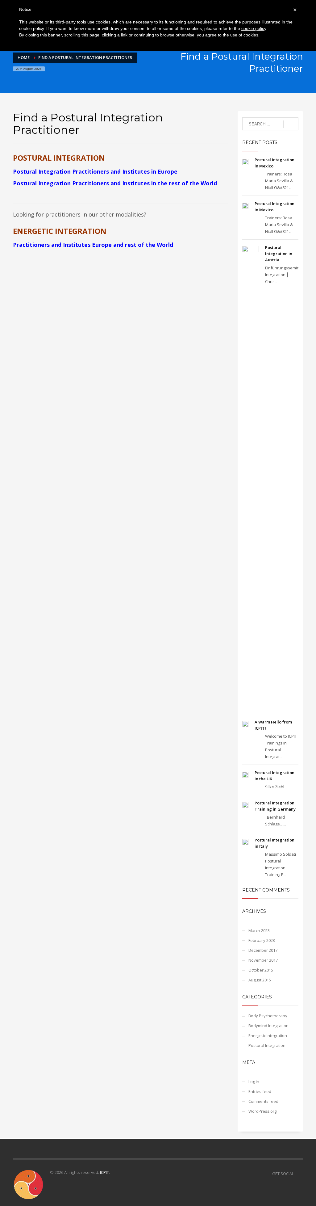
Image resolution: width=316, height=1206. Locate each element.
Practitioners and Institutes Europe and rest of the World (93, 244)
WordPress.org (262, 1111)
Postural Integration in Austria (278, 254)
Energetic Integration (267, 1035)
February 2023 (261, 940)
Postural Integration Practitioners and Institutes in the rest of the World (115, 183)
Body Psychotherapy (267, 1015)
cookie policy (253, 28)
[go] (290, 124)
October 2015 (260, 970)
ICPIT (104, 1172)
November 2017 (263, 960)
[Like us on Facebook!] (298, 1173)
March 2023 (259, 930)
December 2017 (262, 950)
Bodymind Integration (268, 1025)
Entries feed (259, 1091)
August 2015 (259, 980)
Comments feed (263, 1101)
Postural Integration (266, 1045)
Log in (253, 1081)
